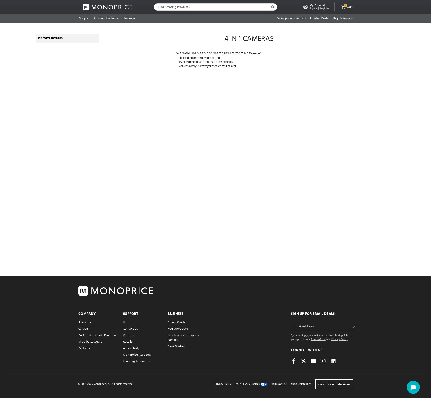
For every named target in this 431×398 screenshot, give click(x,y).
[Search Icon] (272, 7)
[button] (315, 6)
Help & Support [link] (343, 18)
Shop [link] (82, 18)
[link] (108, 7)
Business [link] (129, 18)
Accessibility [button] (131, 348)
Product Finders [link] (105, 18)
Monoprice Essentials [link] (291, 18)
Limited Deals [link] (319, 18)
